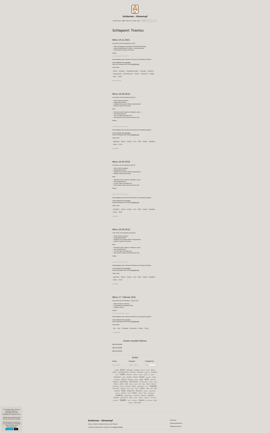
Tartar (129, 400)
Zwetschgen (137, 402)
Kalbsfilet (153, 379)
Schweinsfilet (128, 395)
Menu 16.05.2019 (121, 94)
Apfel (122, 370)
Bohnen (115, 372)
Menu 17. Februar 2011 (124, 297)
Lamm (126, 384)
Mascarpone (150, 71)
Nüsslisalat (141, 386)
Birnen (153, 370)
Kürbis (116, 384)
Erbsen (152, 374)
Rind (123, 390)
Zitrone (120, 144)
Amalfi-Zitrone (116, 141)
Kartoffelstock (143, 381)
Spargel (151, 395)
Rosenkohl (117, 393)
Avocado (136, 370)
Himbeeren (130, 379)
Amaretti (115, 71)
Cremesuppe (143, 71)
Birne (147, 370)
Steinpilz (146, 397)
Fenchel (129, 377)
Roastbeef (146, 390)
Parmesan (137, 73)
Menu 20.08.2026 (117, 344)
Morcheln (128, 386)
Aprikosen (130, 370)
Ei (149, 374)
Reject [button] (16, 429)
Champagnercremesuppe (132, 71)
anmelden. (128, 62)
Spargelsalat (152, 141)
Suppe (123, 400)
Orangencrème (116, 388)
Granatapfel (117, 379)
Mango (143, 383)
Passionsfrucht (144, 73)
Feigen (123, 377)
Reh (152, 388)
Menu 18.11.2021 (121, 40)
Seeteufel (145, 141)
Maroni (148, 383)
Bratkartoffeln (123, 372)
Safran (114, 76)
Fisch (135, 141)
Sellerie (143, 395)
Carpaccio (129, 141)
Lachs (119, 328)
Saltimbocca (151, 393)
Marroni (154, 383)
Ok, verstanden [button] (9, 429)
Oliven (147, 386)
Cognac (116, 374)
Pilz (128, 388)
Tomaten (141, 400)
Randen (147, 388)
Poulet (142, 388)
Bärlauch (140, 372)
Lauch (136, 383)
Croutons (135, 374)
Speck (131, 397)
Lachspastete (125, 328)
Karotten (115, 381)
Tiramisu (120, 76)
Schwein (119, 395)
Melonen (122, 386)
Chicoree (154, 372)
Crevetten (129, 374)
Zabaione (130, 402)
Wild (155, 400)
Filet (135, 377)
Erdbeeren (117, 377)
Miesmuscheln (133, 328)
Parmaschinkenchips (127, 73)
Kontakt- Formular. (117, 427)
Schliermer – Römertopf (135, 16)
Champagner (122, 71)
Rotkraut (123, 393)
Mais (140, 383)
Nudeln (134, 386)
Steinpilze (153, 397)
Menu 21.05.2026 (117, 347)
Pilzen (136, 388)
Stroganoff (115, 400)
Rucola (129, 393)
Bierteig (143, 370)
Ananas (117, 370)
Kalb (147, 379)
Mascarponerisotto (117, 73)
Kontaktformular (134, 64)
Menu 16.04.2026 (117, 351)
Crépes (140, 374)
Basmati (123, 141)
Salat (145, 393)
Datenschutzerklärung (11, 427)
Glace (154, 377)
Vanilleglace (149, 400)
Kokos (155, 381)
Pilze (132, 388)
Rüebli (134, 393)
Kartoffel (124, 381)
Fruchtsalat (148, 377)
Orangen (141, 328)
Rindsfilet (152, 73)
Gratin (123, 379)
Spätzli (141, 397)
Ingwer (141, 379)
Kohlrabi (151, 381)
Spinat (135, 397)
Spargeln (116, 397)
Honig (136, 379)
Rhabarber (117, 390)
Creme (122, 374)
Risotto (139, 391)
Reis (155, 388)
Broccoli (133, 372)
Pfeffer (139, 141)
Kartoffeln (133, 381)
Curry (145, 374)
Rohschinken (152, 390)
